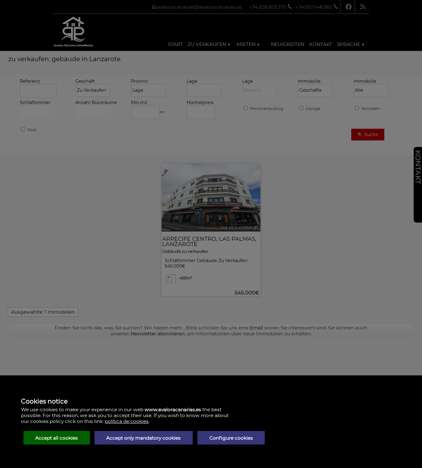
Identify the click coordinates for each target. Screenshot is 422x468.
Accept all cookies (56, 438)
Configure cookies (231, 438)
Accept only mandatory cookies (143, 438)
